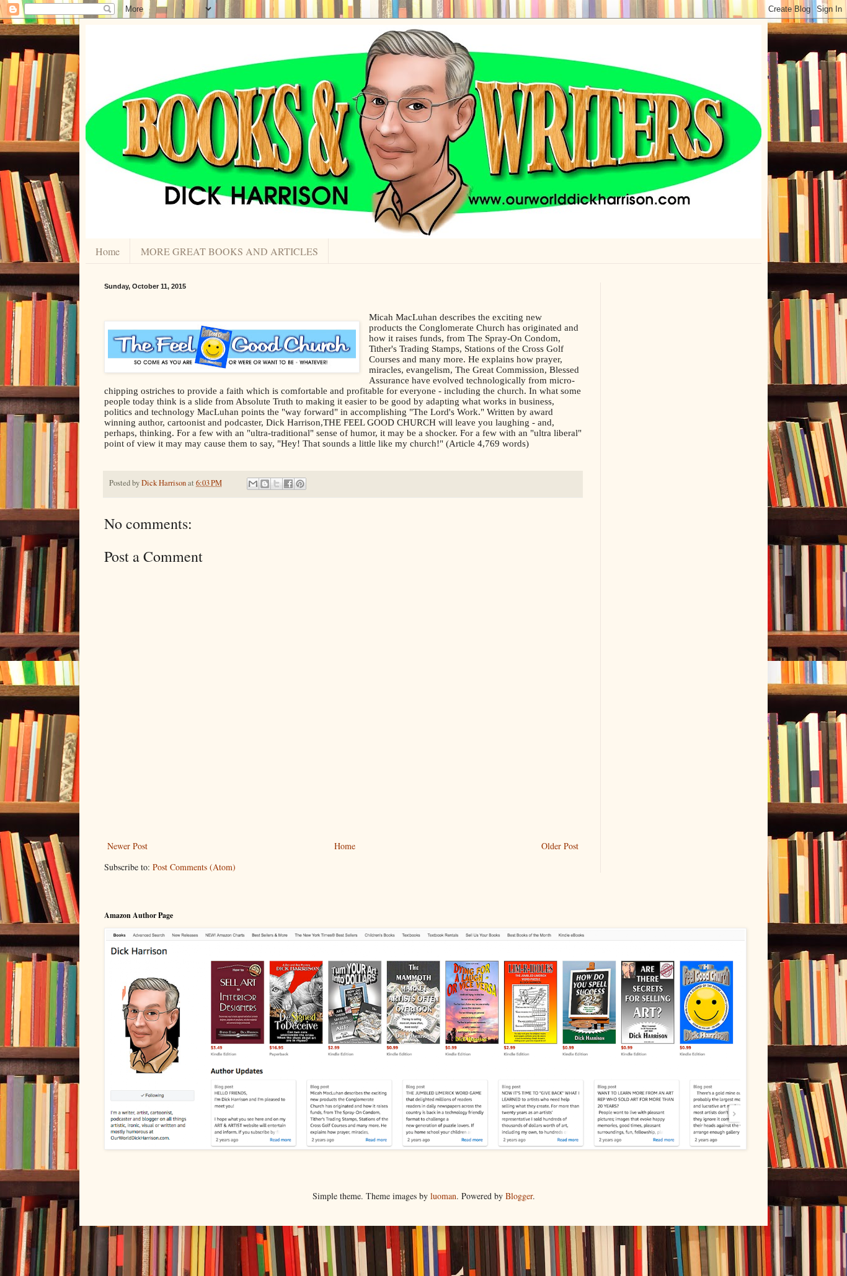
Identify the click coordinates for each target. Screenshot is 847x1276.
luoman (443, 1196)
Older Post (560, 846)
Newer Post (127, 846)
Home (107, 251)
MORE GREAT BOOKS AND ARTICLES (229, 251)
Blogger (519, 1196)
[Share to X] (276, 484)
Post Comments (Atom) (194, 867)
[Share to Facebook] (288, 484)
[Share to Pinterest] (300, 484)
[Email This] (253, 484)
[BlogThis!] (265, 484)
